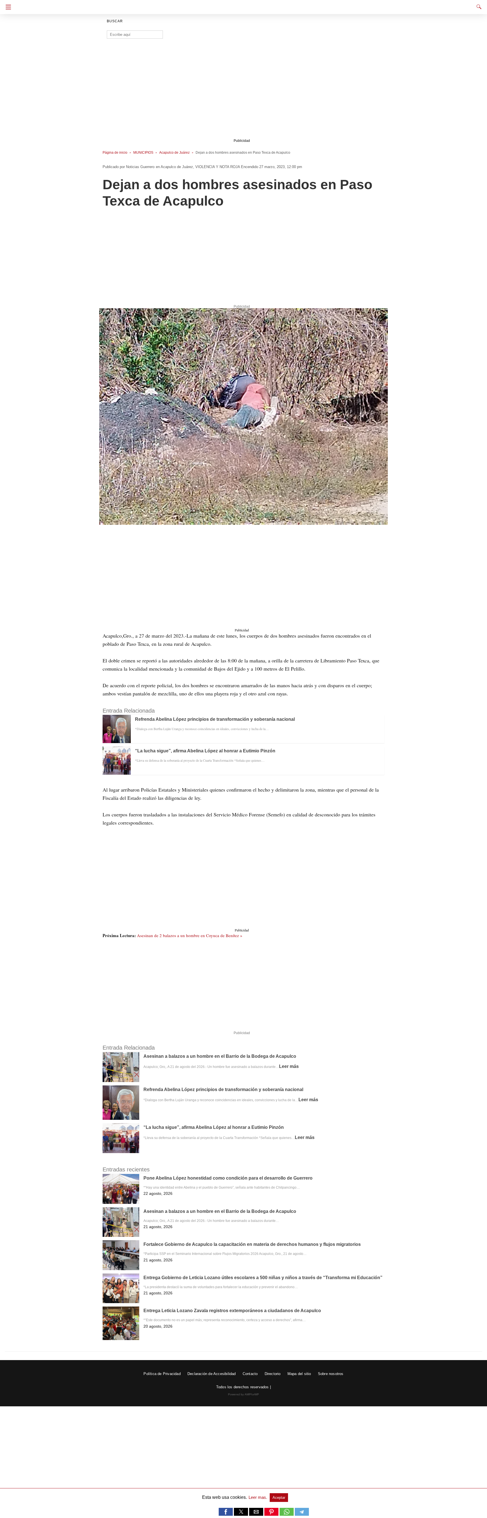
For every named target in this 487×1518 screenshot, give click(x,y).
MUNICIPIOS (143, 153)
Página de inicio (115, 153)
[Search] (478, 6)
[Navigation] (7, 7)
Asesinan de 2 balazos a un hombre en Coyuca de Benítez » (189, 935)
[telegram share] (302, 1514)
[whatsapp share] (287, 1514)
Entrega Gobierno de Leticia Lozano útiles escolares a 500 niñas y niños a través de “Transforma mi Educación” (262, 1277)
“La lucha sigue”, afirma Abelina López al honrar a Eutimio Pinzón (205, 750)
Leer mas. (258, 1497)
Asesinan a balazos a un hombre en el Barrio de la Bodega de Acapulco (219, 1056)
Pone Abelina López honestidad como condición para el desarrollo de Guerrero (228, 1178)
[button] (243, 416)
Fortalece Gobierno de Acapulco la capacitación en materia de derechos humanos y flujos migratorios (252, 1244)
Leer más (289, 1066)
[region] (242, 92)
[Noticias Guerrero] (243, 5)
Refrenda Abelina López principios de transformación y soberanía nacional (215, 719)
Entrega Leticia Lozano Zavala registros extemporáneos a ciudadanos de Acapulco (232, 1310)
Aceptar (279, 1497)
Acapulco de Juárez (174, 153)
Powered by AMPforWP (243, 1394)
